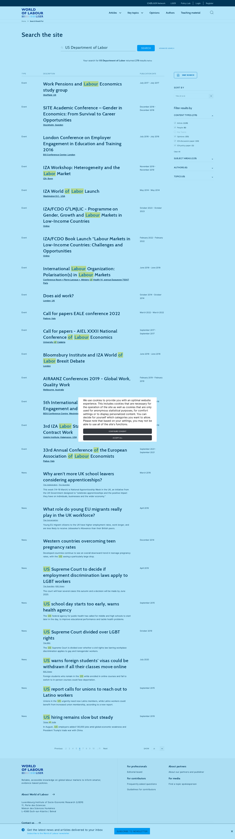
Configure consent (117, 431)
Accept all (117, 438)
